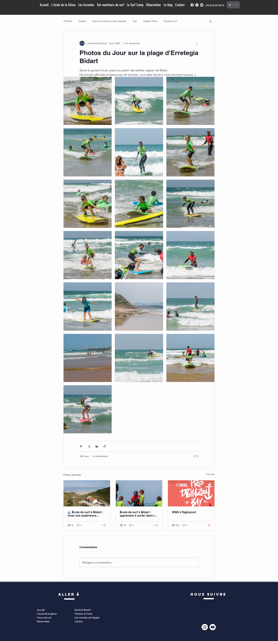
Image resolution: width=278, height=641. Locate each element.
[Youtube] (201, 5)
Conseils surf (170, 21)
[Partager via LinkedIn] (96, 446)
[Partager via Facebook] (81, 446)
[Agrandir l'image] (88, 101)
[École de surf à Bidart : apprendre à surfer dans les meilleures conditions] (139, 493)
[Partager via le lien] (104, 446)
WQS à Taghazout (184, 512)
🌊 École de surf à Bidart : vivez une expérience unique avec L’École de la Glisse (85, 513)
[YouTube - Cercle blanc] (212, 627)
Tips (135, 21)
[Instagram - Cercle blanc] (205, 627)
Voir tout (210, 474)
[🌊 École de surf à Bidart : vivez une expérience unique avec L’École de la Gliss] (87, 493)
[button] (210, 21)
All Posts (67, 21)
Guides (82, 21)
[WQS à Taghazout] (191, 493)
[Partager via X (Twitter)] (88, 446)
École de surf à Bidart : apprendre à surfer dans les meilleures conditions (139, 513)
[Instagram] (197, 5)
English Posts (150, 21)
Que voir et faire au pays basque (109, 21)
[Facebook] (192, 5)
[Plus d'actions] (197, 43)
